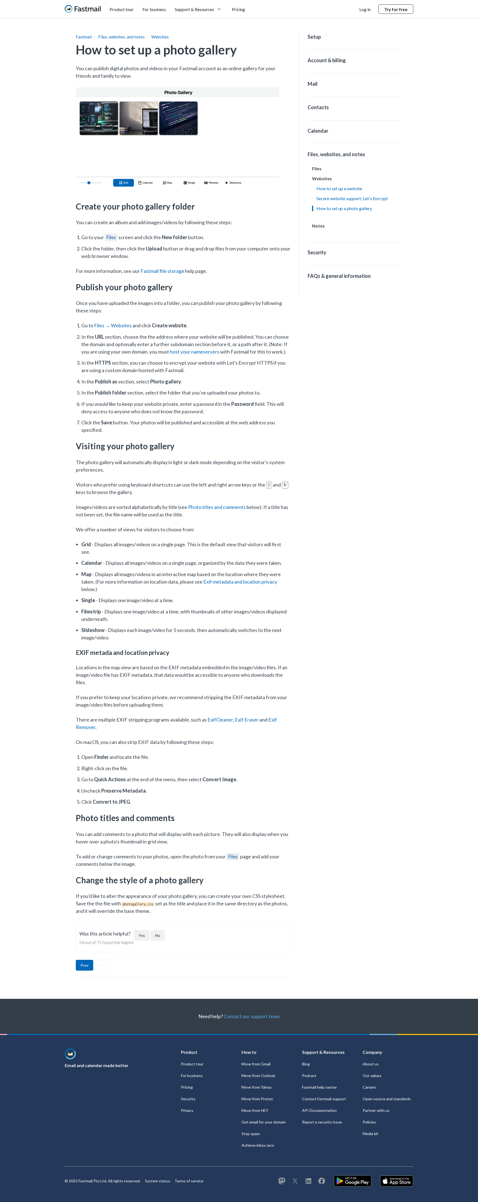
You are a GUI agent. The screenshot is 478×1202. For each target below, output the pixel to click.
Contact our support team (252, 1016)
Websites (160, 36)
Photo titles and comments (217, 507)
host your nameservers (194, 352)
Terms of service (189, 1181)
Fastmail (84, 36)
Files (111, 237)
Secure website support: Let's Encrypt (352, 198)
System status (157, 1181)
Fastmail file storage (162, 271)
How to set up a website (339, 188)
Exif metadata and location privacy (240, 582)
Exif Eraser (247, 720)
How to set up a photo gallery (344, 208)
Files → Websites (113, 325)
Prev (84, 965)
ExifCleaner (220, 720)
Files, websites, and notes (121, 36)
